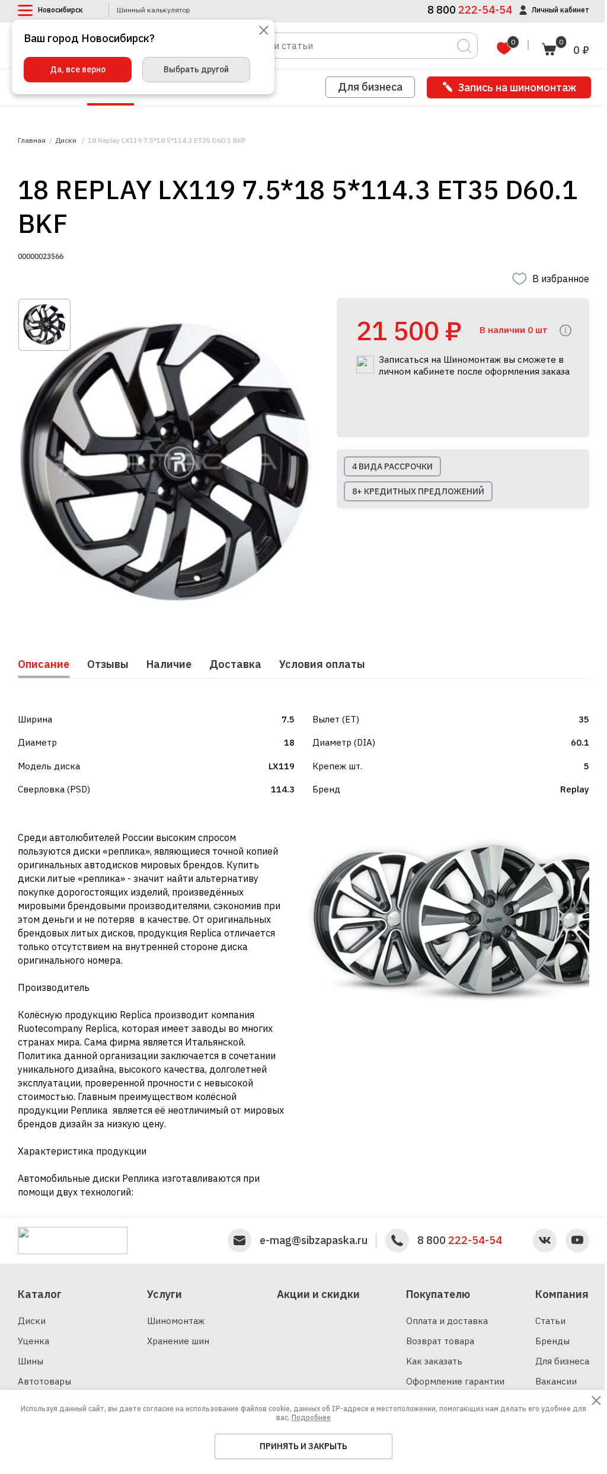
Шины (30, 1361)
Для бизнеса (370, 87)
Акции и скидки (318, 1294)
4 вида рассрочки (392, 466)
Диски (32, 1320)
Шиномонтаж (176, 1320)
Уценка (33, 1341)
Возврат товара (440, 1341)
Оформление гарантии (455, 1381)
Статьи (550, 1320)
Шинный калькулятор (153, 10)
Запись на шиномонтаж (517, 87)
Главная (32, 140)
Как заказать (434, 1361)
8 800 (459, 1240)
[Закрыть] (264, 31)
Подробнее (311, 1417)
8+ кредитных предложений (418, 491)
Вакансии (556, 1381)
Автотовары (44, 1381)
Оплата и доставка (447, 1320)
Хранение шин (178, 1341)
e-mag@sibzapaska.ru (314, 1240)
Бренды (552, 1341)
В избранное (560, 278)
